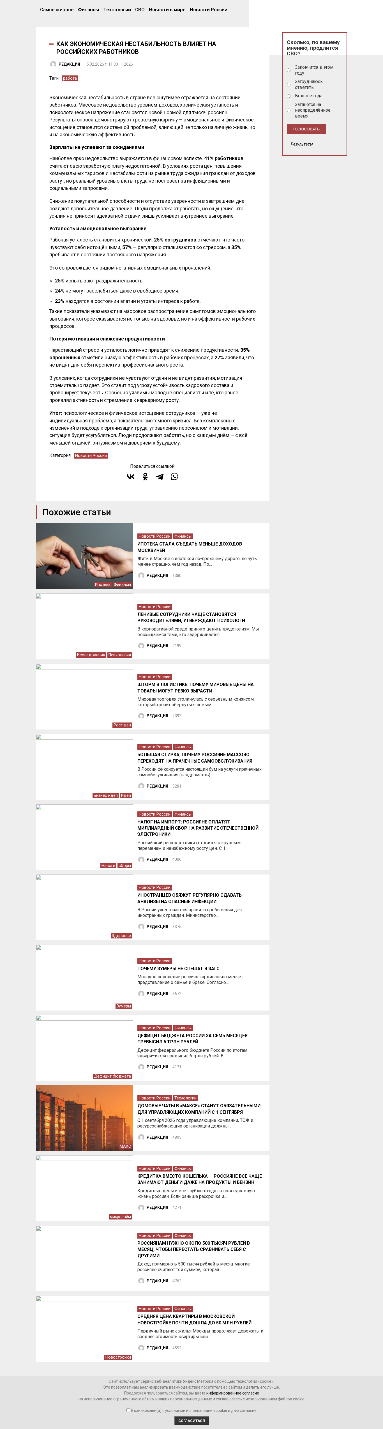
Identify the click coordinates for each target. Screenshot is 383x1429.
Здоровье (121, 935)
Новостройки (118, 1357)
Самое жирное (57, 9)
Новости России (208, 9)
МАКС (125, 1146)
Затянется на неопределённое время (313, 110)
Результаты (302, 144)
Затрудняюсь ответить (309, 84)
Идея (126, 795)
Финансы (88, 9)
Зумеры (124, 1006)
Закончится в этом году (314, 70)
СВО (140, 9)
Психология (120, 655)
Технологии (117, 9)
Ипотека (102, 584)
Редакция (69, 64)
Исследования (91, 655)
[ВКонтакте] (130, 476)
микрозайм (120, 1216)
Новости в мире (167, 9)
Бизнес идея (106, 795)
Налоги (108, 865)
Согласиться (191, 1421)
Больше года (308, 95)
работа (70, 78)
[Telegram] (160, 476)
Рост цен (122, 725)
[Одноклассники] (145, 476)
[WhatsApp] (174, 476)
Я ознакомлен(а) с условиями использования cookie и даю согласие (194, 1410)
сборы (125, 865)
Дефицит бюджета (112, 1076)
